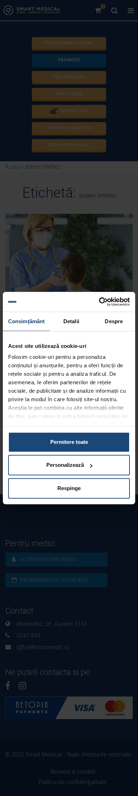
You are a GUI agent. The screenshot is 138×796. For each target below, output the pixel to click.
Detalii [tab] (71, 321)
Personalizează (65, 465)
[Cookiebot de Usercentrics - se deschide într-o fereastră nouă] (99, 301)
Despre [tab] (114, 321)
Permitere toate (69, 442)
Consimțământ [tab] (26, 321)
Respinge (69, 488)
